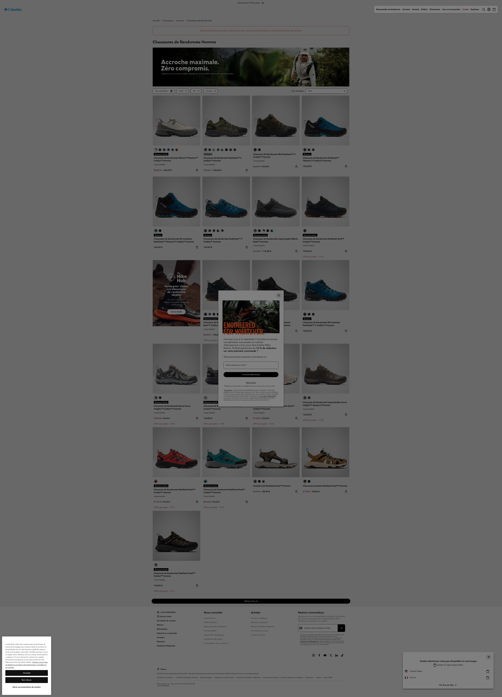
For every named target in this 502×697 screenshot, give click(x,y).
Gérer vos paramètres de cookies (27, 687)
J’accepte (26, 673)
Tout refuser (27, 680)
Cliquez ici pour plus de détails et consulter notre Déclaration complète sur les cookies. (26, 664)
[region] (26, 665)
